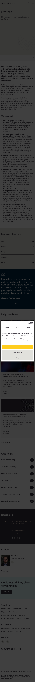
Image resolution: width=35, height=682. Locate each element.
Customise (17, 352)
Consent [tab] (6, 327)
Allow (17, 347)
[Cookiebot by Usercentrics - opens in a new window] (26, 323)
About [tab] (29, 327)
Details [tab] (18, 327)
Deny (17, 357)
